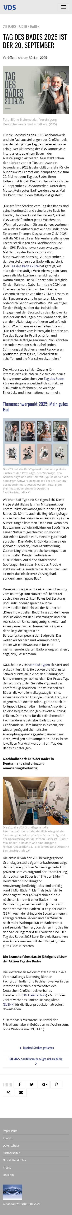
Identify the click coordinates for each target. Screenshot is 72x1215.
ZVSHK (8, 1004)
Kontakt (8, 1138)
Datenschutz (11, 1145)
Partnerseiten (11, 1153)
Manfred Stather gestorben (38, 1048)
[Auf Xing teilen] (8, 1092)
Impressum (10, 1131)
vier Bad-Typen (39, 665)
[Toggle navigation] (63, 7)
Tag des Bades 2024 (24, 266)
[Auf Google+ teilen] (44, 1084)
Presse (7, 1167)
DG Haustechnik (34, 995)
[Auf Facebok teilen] (19, 1084)
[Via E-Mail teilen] (21, 1092)
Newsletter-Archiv (14, 1160)
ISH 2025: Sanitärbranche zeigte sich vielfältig (36, 1059)
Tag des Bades (54, 379)
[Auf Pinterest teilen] (56, 1084)
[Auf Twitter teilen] (31, 1084)
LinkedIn (8, 1175)
